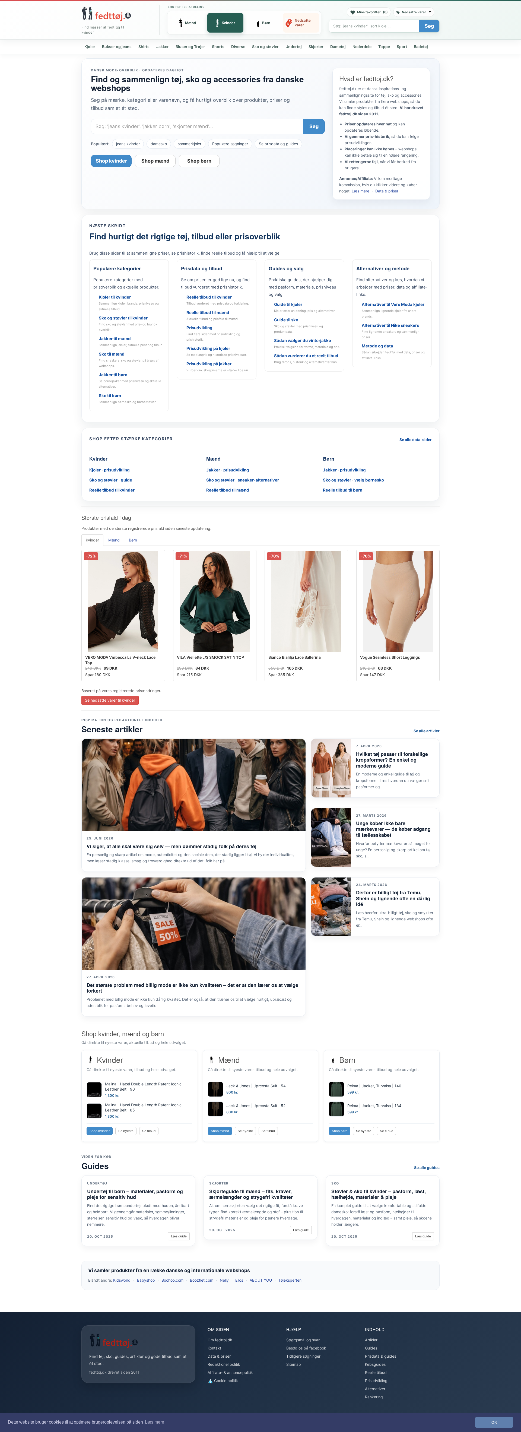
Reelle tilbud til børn (342, 490)
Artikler (371, 1340)
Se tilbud (148, 1131)
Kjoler (89, 46)
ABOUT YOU (261, 1280)
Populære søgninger (230, 143)
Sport (402, 46)
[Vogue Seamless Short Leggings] (398, 601)
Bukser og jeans (117, 46)
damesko (159, 143)
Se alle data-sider (415, 439)
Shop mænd (155, 161)
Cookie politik (225, 1380)
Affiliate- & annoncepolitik (230, 1372)
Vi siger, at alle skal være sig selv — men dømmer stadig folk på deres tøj (171, 846)
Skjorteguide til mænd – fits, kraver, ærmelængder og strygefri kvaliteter (251, 1194)
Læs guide (179, 1236)
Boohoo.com (172, 1280)
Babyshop (146, 1280)
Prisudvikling (376, 1380)
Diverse (238, 46)
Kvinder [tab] (92, 540)
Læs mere (360, 191)
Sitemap (293, 1364)
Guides (371, 1348)
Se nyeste (126, 1131)
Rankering (374, 1397)
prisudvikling (117, 470)
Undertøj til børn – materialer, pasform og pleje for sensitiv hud (135, 1194)
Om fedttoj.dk (220, 1340)
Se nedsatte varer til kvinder (110, 700)
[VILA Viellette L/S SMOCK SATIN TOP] (214, 601)
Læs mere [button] (154, 1422)
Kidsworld (122, 1280)
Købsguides (375, 1364)
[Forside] (106, 14)
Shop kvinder (111, 161)
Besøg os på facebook (306, 1348)
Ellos (239, 1280)
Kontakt (214, 1348)
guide (126, 480)
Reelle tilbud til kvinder (112, 490)
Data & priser (386, 191)
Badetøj (421, 46)
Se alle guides (427, 1167)
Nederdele (361, 46)
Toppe (384, 46)
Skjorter (316, 46)
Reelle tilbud (376, 1372)
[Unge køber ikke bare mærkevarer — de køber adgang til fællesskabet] (331, 837)
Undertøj (293, 46)
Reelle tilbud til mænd (227, 490)
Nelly (224, 1280)
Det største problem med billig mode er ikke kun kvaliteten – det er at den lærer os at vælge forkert (192, 987)
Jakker (162, 46)
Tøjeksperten (289, 1280)
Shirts (144, 46)
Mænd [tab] (114, 540)
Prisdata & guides (380, 1356)
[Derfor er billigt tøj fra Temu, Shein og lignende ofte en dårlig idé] (331, 906)
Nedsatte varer (414, 12)
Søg (429, 26)
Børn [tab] (133, 540)
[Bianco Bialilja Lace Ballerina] (306, 601)
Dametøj (338, 46)
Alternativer (375, 1388)
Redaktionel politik (224, 1364)
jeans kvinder (128, 143)
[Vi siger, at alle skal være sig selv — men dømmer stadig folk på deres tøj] (194, 785)
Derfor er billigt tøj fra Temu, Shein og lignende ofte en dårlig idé (393, 898)
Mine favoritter (372, 12)
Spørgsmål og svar (303, 1340)
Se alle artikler (427, 730)
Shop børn (199, 161)
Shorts (218, 46)
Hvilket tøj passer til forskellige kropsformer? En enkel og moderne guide (392, 759)
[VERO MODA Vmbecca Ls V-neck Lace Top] (123, 601)
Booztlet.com (201, 1280)
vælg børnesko (369, 480)
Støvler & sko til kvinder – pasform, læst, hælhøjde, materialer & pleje (378, 1194)
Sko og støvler (265, 46)
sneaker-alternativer (258, 480)
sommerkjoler (189, 143)
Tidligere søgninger (303, 1356)
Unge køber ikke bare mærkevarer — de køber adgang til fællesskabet (393, 829)
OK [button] (494, 1422)
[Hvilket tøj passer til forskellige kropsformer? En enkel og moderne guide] (331, 768)
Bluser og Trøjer (190, 46)
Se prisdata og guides (278, 143)
